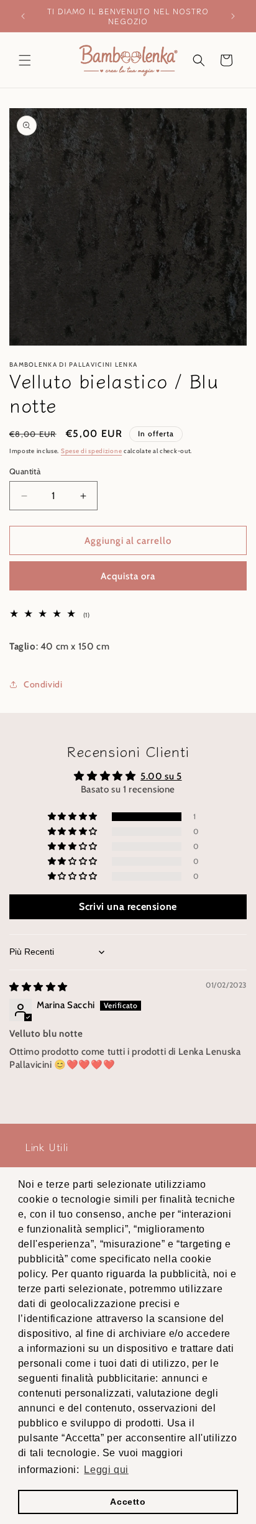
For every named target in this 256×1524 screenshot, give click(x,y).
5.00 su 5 (160, 776)
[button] (25, 60)
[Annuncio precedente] (23, 16)
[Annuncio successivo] (233, 16)
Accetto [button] (127, 1502)
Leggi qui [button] (106, 1469)
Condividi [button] (43, 684)
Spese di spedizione (91, 451)
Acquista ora (128, 576)
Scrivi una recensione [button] (128, 906)
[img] (38, 987)
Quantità (24, 471)
